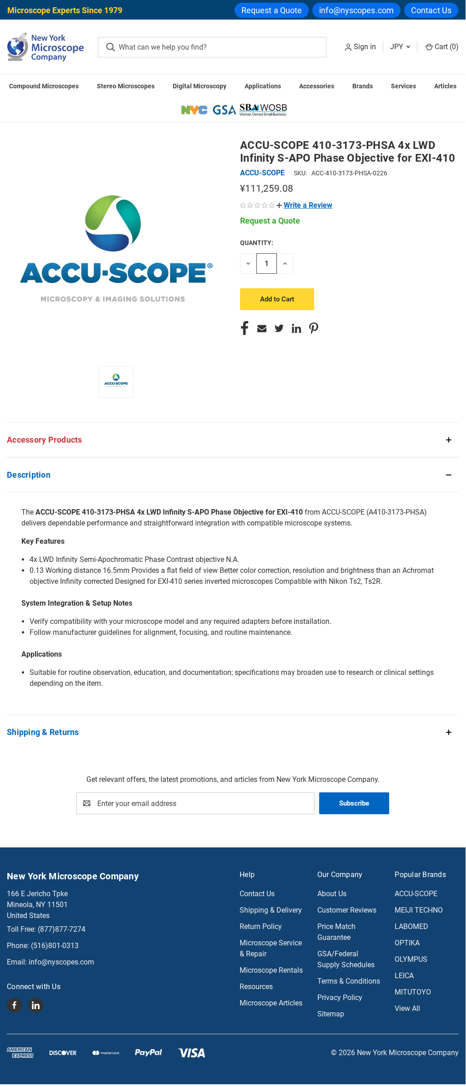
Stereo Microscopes (126, 86)
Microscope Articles (271, 1003)
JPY (397, 46)
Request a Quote (271, 10)
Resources (256, 986)
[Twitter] (279, 328)
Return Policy (261, 926)
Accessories (316, 86)
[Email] (261, 328)
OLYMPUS (411, 959)
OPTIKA (407, 943)
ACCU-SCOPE (416, 893)
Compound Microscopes (44, 86)
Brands (362, 86)
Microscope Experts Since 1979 (64, 10)
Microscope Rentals (271, 970)
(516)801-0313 (55, 945)
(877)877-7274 (61, 929)
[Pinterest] (313, 328)
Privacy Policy (339, 997)
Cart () (446, 46)
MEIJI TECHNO (419, 910)
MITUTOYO (413, 992)
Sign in (365, 46)
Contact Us (431, 10)
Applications (263, 86)
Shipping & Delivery (271, 910)
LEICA (404, 975)
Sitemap (330, 1014)
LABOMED (411, 926)
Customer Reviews (346, 910)
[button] (304, 205)
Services (403, 86)
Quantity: (256, 242)
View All (407, 1008)
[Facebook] (244, 328)
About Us (331, 893)
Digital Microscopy (199, 86)
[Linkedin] (296, 328)
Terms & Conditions (348, 981)
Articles (445, 86)
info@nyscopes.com (356, 10)
